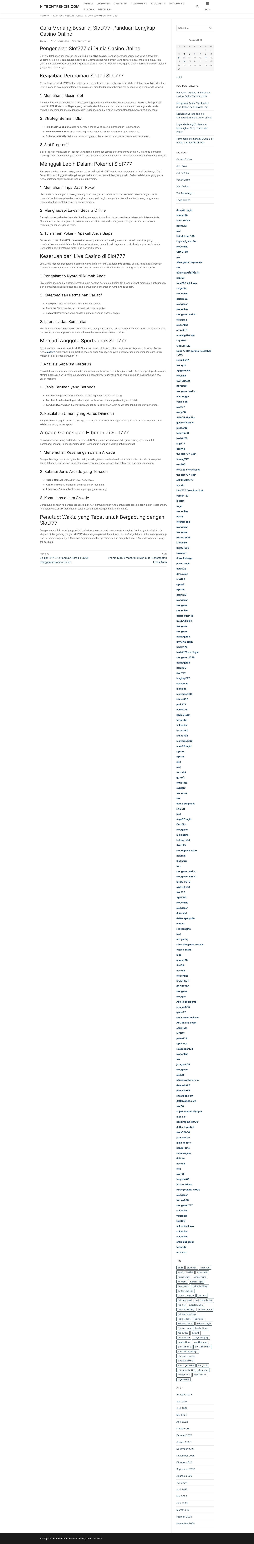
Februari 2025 (184, 1516)
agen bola (192, 1267)
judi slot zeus (184, 1319)
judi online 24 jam (204, 1300)
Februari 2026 (184, 1435)
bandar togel (196, 1281)
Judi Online (182, 172)
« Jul (179, 77)
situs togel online (186, 1365)
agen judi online (185, 1272)
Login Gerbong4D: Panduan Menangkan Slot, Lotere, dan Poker (192, 128)
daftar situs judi (185, 1291)
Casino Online (184, 159)
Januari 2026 (183, 1442)
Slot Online (182, 186)
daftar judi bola (200, 1286)
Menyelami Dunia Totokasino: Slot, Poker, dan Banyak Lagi (192, 105)
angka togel (183, 1277)
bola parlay (183, 1286)
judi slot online (205, 1309)
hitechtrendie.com (60, 6)
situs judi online (202, 1346)
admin (45, 41)
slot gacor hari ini (186, 1370)
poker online (184, 1337)
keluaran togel (204, 1323)
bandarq (182, 1281)
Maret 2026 (182, 1428)
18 (184, 61)
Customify (97, 1538)
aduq (180, 1267)
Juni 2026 (182, 1408)
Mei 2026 (181, 1415)
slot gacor (203, 1365)
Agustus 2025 (184, 1475)
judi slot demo (196, 1305)
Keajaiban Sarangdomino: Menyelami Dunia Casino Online (193, 115)
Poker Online (183, 179)
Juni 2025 (182, 1489)
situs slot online (185, 1360)
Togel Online (183, 199)
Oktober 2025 (184, 1462)
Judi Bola (181, 166)
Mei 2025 (181, 1496)
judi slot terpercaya (187, 1314)
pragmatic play (201, 1337)
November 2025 (185, 1455)
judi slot (181, 1305)
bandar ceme (199, 1277)
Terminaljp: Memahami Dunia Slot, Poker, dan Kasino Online (195, 140)
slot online (203, 1370)
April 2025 (182, 1502)
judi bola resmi (185, 1300)
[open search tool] (197, 6)
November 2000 (185, 1523)
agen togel (202, 1272)
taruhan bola (184, 1374)
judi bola (202, 1295)
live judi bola (201, 1328)
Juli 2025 (181, 1482)
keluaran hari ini (185, 1323)
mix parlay (183, 1333)
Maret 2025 (182, 1509)
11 (184, 58)
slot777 (50, 351)
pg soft (195, 1333)
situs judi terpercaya (188, 1351)
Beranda (44, 16)
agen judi (204, 1267)
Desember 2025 (185, 1448)
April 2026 (182, 1421)
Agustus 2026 (184, 1394)
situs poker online (186, 1356)
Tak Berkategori (82, 41)
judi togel (198, 1319)
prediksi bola (184, 1342)
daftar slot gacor (186, 1295)
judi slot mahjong (186, 1309)
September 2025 (185, 1469)
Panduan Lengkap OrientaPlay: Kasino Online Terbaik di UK (193, 94)
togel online (183, 1379)
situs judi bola (184, 1346)
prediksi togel (200, 1342)
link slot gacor (184, 1328)
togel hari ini (200, 1374)
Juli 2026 (181, 1401)
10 (179, 58)
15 (206, 58)
